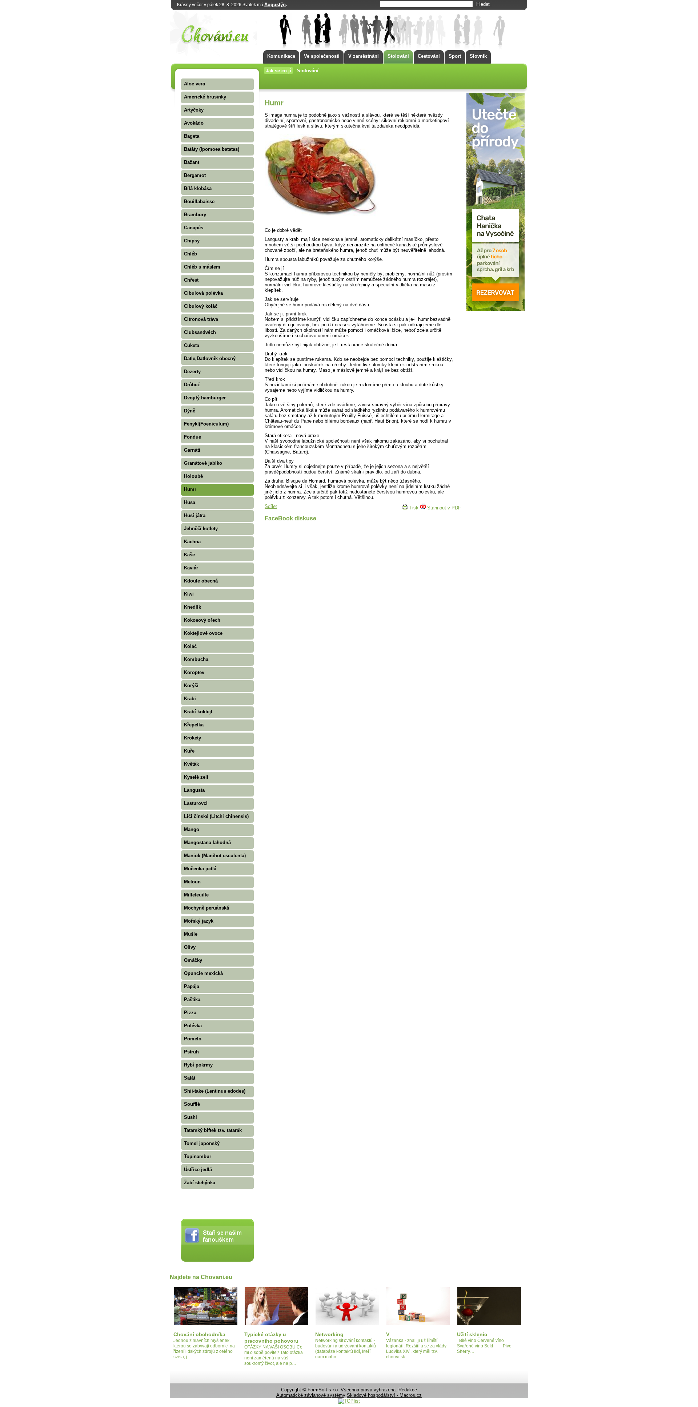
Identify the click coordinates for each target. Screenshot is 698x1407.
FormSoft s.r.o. (323, 1389)
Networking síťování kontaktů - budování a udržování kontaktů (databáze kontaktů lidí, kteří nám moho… (345, 1348)
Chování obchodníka (199, 1334)
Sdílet (271, 506)
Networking (329, 1334)
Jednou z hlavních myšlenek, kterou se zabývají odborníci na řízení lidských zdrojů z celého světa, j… (204, 1348)
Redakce (407, 1389)
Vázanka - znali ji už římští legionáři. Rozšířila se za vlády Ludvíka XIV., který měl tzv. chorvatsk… (416, 1348)
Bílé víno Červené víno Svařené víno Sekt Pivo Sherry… (488, 1346)
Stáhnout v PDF (443, 508)
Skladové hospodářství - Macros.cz (384, 1395)
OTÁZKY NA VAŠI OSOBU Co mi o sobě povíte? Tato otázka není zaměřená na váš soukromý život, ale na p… (273, 1355)
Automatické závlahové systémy (310, 1395)
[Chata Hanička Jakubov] (495, 309)
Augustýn (275, 4)
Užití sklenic (472, 1334)
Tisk (414, 508)
